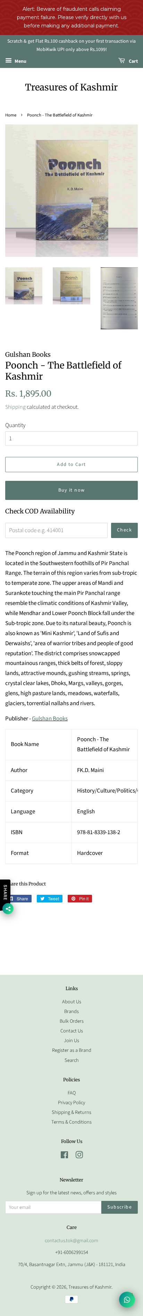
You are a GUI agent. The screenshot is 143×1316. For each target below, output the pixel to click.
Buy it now (71, 490)
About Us (71, 1001)
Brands (71, 1011)
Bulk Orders (72, 1021)
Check (124, 530)
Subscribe (119, 1207)
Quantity (15, 425)
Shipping (15, 407)
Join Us (71, 1040)
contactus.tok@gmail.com (71, 1240)
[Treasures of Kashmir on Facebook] (64, 1156)
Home (10, 115)
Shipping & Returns (71, 1112)
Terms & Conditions (71, 1122)
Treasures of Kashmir (71, 87)
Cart (133, 61)
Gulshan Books (50, 719)
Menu (20, 61)
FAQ (72, 1093)
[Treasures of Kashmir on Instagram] (79, 1156)
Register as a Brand (71, 1050)
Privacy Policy (71, 1102)
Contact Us (71, 1030)
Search (72, 1060)
